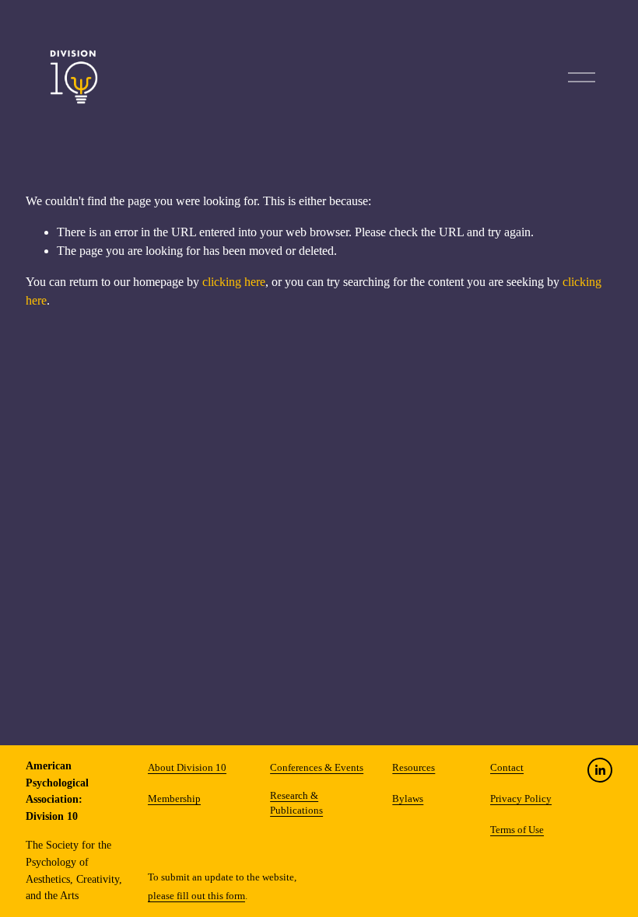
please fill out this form (196, 896)
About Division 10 (187, 767)
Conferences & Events (316, 767)
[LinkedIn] (599, 770)
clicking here (233, 281)
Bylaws (407, 798)
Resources (413, 767)
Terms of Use (517, 830)
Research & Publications (296, 803)
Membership (174, 798)
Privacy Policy (521, 798)
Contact (507, 767)
